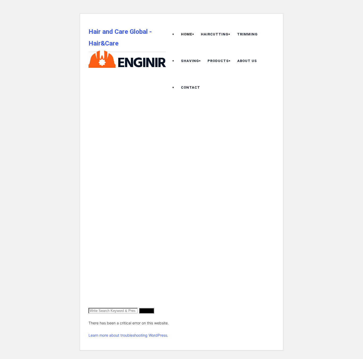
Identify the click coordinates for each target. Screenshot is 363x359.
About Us (247, 61)
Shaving (190, 61)
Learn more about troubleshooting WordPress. (128, 335)
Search (146, 311)
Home (186, 34)
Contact (190, 87)
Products (218, 61)
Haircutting (215, 34)
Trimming (247, 34)
